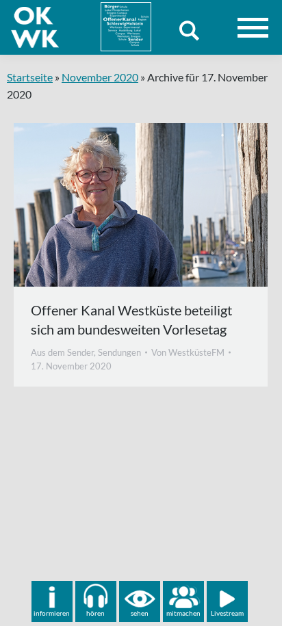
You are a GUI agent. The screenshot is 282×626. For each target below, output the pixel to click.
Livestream (227, 613)
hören (95, 613)
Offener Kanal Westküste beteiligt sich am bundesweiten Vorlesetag (131, 319)
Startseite (30, 76)
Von (188, 352)
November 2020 (100, 76)
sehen (140, 613)
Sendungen (119, 352)
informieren (52, 613)
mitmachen (183, 613)
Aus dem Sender (62, 352)
